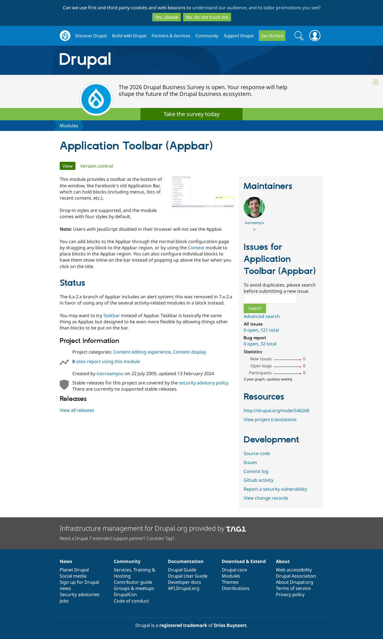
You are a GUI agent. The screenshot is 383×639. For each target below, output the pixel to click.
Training (142, 570)
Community (206, 35)
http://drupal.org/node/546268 (276, 410)
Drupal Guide (182, 570)
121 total (269, 330)
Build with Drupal (129, 35)
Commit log (256, 471)
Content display (189, 352)
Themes (230, 582)
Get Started (272, 35)
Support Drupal (239, 35)
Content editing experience (142, 352)
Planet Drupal (74, 570)
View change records (266, 498)
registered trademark (183, 625)
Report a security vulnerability (275, 489)
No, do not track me (207, 17)
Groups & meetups (134, 588)
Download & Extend (244, 561)
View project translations (270, 419)
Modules (69, 126)
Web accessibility (294, 570)
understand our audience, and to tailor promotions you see (255, 7)
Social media (73, 576)
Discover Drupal (91, 35)
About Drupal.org (294, 582)
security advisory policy (203, 383)
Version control (96, 166)
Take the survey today (191, 114)
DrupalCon (125, 594)
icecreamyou (110, 373)
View (69, 166)
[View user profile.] (254, 216)
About (283, 561)
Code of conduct (131, 601)
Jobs (64, 601)
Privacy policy (290, 594)
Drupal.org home (65, 35)
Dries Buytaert (230, 625)
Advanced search (262, 316)
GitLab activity (258, 480)
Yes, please (166, 17)
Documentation (186, 561)
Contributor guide (133, 582)
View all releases (77, 410)
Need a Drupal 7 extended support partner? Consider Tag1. (118, 538)
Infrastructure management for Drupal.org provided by (143, 528)
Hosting (122, 576)
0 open (251, 330)
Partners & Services (171, 35)
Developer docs (184, 582)
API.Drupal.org (183, 588)
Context (196, 247)
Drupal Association (296, 576)
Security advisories (80, 594)
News (66, 561)
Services (122, 570)
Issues (250, 462)
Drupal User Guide (187, 576)
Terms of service (293, 588)
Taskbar (111, 315)
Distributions (236, 588)
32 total (268, 344)
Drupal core (234, 570)
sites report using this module (106, 361)
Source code (257, 453)
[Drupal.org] (135, 60)
